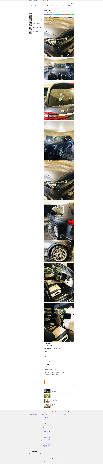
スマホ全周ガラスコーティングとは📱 (43, 5)
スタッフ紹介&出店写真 (44, 414)
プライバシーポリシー (43, 420)
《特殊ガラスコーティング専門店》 (50, 461)
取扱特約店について (43, 427)
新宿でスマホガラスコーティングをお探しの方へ (45, 435)
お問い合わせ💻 (32, 7)
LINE (71, 14)
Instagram (54, 458)
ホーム (31, 5)
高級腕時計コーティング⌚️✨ (44, 433)
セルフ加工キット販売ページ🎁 (39, 7)
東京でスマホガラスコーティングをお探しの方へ (45, 440)
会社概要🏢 (35, 5)
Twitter (54, 14)
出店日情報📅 (61, 5)
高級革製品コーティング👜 (33, 414)
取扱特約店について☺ (70, 7)
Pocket (65, 14)
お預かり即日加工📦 (43, 423)
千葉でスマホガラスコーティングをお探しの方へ (45, 448)
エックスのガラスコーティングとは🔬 (45, 444)
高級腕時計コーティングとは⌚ (54, 5)
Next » (72, 385)
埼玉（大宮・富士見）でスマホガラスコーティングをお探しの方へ (45, 446)
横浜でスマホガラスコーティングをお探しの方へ (45, 432)
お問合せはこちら (59, 381)
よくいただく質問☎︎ (66, 411)
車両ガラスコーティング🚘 (49, 7)
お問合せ (65, 414)
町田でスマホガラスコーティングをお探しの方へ (45, 438)
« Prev (46, 385)
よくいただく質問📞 (67, 5)
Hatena (59, 14)
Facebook (48, 14)
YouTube (60, 458)
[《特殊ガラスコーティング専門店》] (33, 2)
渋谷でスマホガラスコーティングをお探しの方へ (45, 442)
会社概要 (42, 411)
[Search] (42, 11)
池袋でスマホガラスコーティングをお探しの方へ (45, 429)
